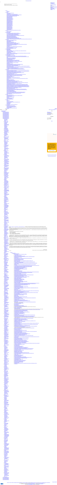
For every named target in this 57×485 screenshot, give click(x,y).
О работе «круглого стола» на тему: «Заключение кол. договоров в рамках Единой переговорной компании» (6, 177)
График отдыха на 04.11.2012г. (6, 184)
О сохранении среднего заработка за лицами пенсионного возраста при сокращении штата (6, 314)
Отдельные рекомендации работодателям (11, 91)
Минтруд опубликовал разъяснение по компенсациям (6, 197)
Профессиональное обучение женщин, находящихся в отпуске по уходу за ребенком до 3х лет (6, 335)
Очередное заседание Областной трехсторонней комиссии (6, 223)
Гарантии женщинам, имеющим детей (6, 229)
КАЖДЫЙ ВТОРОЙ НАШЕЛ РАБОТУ (6, 168)
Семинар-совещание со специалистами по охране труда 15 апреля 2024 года (15, 72)
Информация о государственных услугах (11, 42)
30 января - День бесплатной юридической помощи (6, 456)
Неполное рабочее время (17, 308)
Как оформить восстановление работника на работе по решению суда (6, 381)
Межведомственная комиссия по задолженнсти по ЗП (13, 60)
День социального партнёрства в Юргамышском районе (6, 300)
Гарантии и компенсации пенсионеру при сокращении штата (6, 428)
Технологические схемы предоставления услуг (12, 104)
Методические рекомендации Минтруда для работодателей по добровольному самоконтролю (17, 82)
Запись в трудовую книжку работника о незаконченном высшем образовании (6, 131)
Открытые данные (44, 482)
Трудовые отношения (30, 482)
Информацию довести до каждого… (5, 442)
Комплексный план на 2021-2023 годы (11, 58)
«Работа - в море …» (6, 450)
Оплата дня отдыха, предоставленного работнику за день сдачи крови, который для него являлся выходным (6, 240)
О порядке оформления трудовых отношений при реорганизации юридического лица (6, 447)
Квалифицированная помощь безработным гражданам (6, 191)
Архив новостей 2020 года (6, 113)
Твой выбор (5, 154)
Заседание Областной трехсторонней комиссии (6, 359)
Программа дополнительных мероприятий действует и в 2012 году (6, 306)
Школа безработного (6, 258)
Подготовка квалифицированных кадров (11, 48)
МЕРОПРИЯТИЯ (9, 41)
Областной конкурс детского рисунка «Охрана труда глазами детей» (14, 81)
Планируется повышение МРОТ (6, 204)
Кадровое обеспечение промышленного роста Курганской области (14, 46)
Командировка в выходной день (6, 262)
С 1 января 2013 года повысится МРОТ (6, 145)
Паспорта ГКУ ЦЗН (9, 29)
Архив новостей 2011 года (6, 477)
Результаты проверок (9, 107)
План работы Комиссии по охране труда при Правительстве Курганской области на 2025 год (17, 84)
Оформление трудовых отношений (6, 443)
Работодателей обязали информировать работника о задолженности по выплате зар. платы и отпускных (6, 248)
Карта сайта (8, 11)
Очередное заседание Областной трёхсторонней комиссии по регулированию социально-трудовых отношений (6, 416)
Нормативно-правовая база (10, 63)
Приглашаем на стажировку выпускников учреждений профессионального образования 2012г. (6, 264)
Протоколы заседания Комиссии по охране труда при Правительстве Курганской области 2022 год (18, 85)
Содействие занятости (25, 482)
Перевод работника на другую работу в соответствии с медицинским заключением (6, 327)
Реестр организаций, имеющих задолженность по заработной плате (14, 61)
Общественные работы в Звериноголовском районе (6, 377)
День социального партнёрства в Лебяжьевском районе (6, 287)
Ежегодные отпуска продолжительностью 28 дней (6, 186)
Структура (7, 12)
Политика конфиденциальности (39, 483)
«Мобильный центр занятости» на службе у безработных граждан (6, 195)
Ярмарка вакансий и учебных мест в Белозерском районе (6, 379)
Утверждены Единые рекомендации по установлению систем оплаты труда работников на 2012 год (6, 474)
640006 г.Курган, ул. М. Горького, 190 (49, 112)
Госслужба (7, 94)
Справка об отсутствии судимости (5, 365)
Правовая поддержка (8, 32)
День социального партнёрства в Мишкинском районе (6, 368)
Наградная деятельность (9, 98)
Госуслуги (7, 99)
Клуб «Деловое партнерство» (6, 282)
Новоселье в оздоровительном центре (6, 210)
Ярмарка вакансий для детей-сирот (6, 173)
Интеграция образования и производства (5, 133)
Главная (6, 10)
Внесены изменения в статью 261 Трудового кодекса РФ (6, 166)
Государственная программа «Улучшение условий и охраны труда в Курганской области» (17, 89)
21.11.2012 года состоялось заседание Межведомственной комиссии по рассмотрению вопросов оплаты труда (6, 157)
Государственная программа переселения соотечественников (14, 33)
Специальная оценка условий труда (11, 83)
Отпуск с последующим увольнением (5, 267)
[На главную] (2, 5)
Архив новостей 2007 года (6, 479)
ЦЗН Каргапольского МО (10, 19)
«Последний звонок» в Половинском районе (6, 309)
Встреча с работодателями (6, 211)
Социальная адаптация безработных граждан (19, 344)
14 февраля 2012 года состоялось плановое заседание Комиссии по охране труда (6, 436)
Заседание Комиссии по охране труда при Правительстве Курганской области (6, 160)
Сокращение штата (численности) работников (6, 270)
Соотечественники (9, 52)
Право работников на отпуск (17, 359)
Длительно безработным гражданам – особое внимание (6, 251)
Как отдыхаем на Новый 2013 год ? (6, 174)
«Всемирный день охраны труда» (6, 350)
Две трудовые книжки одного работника (6, 193)
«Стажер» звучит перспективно (6, 122)
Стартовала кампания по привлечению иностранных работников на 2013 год (6, 458)
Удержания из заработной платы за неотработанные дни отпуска (6, 244)
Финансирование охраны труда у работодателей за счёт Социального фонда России (16, 74)
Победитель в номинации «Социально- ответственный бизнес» (6, 408)
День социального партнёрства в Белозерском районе (6, 329)
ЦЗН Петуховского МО (9, 23)
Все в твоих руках (16, 304)
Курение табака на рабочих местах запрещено (6, 312)
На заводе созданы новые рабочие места (6, 245)
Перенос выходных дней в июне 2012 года (6, 317)
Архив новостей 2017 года (6, 115)
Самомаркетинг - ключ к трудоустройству (19, 350)
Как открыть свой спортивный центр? (6, 469)
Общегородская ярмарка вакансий (6, 293)
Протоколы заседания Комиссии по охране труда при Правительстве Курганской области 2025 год (18, 71)
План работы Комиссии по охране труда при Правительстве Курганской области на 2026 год (17, 78)
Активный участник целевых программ (6, 451)
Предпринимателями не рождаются (6, 452)
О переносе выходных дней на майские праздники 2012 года (6, 400)
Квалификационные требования (10, 96)
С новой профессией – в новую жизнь (6, 464)
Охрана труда (7, 69)
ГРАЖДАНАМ (8, 49)
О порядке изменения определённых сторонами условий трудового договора (6, 162)
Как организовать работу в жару (10, 73)
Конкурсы (8, 97)
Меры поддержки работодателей (10, 54)
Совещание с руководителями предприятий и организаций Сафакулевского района (6, 388)
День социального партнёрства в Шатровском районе (6, 183)
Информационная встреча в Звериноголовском (19, 321)
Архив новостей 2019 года (6, 114)
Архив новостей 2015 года (6, 116)
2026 (7, 57)
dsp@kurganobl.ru (49, 114)
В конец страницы (56, 108)
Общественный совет (9, 45)
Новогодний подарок (6, 472)
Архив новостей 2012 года (6, 118)
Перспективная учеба (6, 172)
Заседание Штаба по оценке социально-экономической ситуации (6, 445)
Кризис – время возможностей (6, 292)
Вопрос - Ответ (6, 237)
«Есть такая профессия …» (6, 171)
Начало (10, 226)
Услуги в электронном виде (10, 101)
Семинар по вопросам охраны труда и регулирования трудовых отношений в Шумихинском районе (6, 148)
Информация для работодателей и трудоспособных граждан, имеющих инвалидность (16, 50)
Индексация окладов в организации (11, 55)
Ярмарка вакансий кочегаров (6, 200)
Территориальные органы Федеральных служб (12, 14)
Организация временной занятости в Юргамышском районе (6, 302)
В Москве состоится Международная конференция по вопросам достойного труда (6, 138)
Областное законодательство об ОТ (11, 88)
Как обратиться (7, 108)
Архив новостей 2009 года (6, 478)
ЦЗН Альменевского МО (10, 16)
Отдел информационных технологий (31, 483)
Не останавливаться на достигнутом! (6, 226)
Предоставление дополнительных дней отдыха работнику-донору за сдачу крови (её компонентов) (6, 372)
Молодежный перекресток (5, 366)
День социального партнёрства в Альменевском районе (6, 383)
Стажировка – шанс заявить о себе (6, 333)
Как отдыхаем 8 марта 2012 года (6, 440)
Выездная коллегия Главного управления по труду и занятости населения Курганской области (6, 278)
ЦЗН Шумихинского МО (10, 27)
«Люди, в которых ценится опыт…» (6, 198)
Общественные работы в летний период (6, 236)
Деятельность (7, 39)
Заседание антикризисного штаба (6, 370)
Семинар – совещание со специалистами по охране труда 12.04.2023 (14, 75)
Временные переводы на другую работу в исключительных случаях (22, 325)
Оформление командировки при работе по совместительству (6, 228)
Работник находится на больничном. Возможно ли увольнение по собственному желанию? (6, 143)
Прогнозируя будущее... (5, 421)
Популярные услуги (9, 102)
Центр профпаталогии (9, 93)
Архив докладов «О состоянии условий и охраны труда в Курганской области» (16, 92)
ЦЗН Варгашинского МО (10, 17)
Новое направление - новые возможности (6, 284)
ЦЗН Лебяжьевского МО (9, 21)
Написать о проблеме (52, 150)
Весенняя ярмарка (16, 337)
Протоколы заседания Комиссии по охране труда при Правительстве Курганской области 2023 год (18, 86)
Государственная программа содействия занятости (12, 34)
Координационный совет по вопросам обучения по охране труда (14, 87)
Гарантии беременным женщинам (5, 398)
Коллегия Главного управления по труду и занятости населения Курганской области (6, 188)
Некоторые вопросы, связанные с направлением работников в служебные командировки (6, 126)
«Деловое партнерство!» (5, 325)
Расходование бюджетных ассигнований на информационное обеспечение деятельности (17, 44)
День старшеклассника (6, 422)
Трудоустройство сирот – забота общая (6, 304)
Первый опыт (5, 476)
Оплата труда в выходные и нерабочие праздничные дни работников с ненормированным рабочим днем (6, 232)
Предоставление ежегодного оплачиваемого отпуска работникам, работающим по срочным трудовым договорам (6, 297)
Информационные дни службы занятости (6, 257)
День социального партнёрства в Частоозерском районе (6, 170)
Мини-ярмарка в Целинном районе (6, 402)
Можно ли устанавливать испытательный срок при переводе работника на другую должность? (6, 152)
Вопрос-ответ (8, 100)
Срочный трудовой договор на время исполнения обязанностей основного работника (6, 322)
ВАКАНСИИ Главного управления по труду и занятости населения (14, 95)
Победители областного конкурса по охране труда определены (6, 396)
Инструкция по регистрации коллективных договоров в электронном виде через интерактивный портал (19, 67)
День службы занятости (5, 234)
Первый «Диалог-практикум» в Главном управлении (6, 404)
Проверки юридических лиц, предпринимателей (12, 43)
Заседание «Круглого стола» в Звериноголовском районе (6, 406)
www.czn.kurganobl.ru (30, 484)
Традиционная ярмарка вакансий (6, 340)
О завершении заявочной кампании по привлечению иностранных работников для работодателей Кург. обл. (6, 343)
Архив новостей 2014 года (6, 117)
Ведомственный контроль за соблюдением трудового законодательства (15, 64)
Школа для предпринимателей (6, 363)
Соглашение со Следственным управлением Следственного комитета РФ (15, 68)
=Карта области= (9, 13)
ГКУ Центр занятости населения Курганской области (13, 15)
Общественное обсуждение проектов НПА (12, 36)
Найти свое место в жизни (17, 323)
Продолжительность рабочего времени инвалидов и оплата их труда (6, 221)
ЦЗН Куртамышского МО (10, 20)
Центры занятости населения (10, 40)
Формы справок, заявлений (10, 51)
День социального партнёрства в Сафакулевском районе (6, 461)
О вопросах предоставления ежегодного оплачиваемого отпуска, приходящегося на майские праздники (6, 348)
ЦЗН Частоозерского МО (10, 26)
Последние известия (9, 31)
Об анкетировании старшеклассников (6, 206)
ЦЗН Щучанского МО (9, 28)
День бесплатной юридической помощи (6, 135)
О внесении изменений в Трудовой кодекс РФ (6, 124)
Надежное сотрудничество (6, 462)
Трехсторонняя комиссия (9, 59)
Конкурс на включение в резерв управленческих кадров (6, 260)
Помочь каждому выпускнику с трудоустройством (6, 413)
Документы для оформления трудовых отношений (12, 62)
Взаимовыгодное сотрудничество (6, 128)
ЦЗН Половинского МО (9, 24)
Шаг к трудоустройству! (6, 253)
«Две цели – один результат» (6, 418)
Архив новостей (3, 111)
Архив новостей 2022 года (6, 112)
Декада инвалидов (6, 129)
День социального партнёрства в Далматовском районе (6, 430)
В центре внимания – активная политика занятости (6, 467)
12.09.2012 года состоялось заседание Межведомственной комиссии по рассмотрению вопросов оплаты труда (6, 214)
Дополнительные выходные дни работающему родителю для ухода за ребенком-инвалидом (6, 319)
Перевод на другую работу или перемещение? (6, 468)
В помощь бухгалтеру (16, 314)
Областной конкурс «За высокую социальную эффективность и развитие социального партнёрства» (6, 356)
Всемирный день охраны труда (10, 79)
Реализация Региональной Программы (5, 471)
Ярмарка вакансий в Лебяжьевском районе (6, 201)
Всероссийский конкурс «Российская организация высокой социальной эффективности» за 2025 (18, 56)
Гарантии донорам (6, 150)
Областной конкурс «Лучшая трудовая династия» (12, 65)
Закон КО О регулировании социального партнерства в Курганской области (15, 35)
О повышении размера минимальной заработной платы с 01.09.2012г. (6, 274)
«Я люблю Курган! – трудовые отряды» (6, 310)
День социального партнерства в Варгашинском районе (6, 255)
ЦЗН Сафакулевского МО (10, 25)
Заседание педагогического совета (6, 426)
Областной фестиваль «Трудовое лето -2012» (6, 203)
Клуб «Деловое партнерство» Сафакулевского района (6, 120)
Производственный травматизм (10, 90)
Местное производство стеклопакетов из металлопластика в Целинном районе (6, 180)
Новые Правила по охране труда (10, 76)
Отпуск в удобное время (17, 261)
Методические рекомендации (10, 66)
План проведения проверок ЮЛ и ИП (11, 106)
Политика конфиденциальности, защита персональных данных (14, 38)
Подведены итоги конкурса (6, 224)
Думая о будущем (6, 121)
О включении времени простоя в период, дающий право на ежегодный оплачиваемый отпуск (6, 218)
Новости (6, 30)
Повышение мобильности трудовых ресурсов (12, 53)
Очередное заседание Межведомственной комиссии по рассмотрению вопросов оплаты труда (6, 289)
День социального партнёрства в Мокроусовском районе (6, 208)
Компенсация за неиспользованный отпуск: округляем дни (6, 272)
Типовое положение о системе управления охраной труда (13, 77)
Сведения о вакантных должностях (11, 105)
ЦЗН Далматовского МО (9, 18)
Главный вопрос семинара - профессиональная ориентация (6, 331)
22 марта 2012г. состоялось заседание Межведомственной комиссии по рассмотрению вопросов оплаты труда (6, 392)
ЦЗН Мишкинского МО (9, 22)
